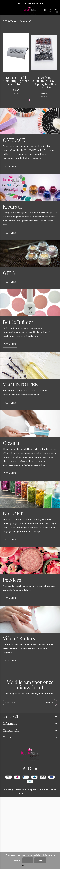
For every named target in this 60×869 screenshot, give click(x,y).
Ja (28, 860)
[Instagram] (29, 768)
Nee (40, 860)
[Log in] (45, 11)
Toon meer (10, 166)
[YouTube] (36, 768)
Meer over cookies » (30, 866)
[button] (5, 11)
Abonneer (48, 702)
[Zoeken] (50, 11)
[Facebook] (24, 768)
